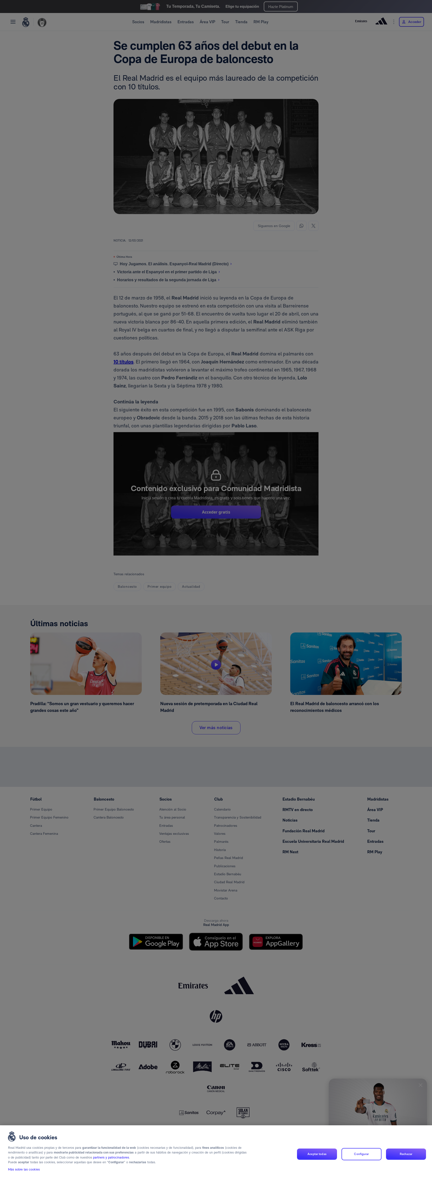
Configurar (361, 1154)
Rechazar (406, 1154)
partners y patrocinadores (111, 1157)
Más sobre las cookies (24, 1170)
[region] (216, 1151)
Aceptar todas (317, 1154)
